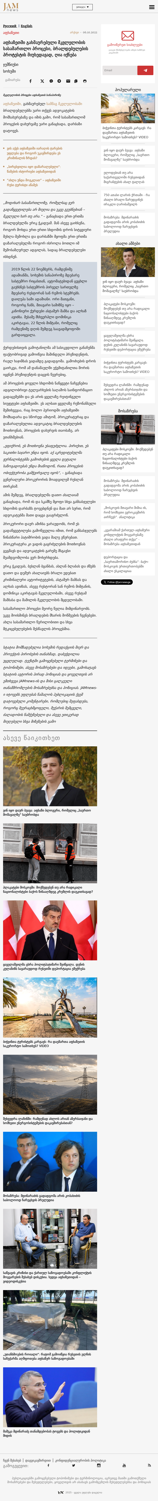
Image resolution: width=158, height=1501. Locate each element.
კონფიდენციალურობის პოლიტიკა (80, 1460)
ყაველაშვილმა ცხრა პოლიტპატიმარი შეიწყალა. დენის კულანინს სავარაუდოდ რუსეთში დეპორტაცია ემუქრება (44, 966)
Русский (10, 26)
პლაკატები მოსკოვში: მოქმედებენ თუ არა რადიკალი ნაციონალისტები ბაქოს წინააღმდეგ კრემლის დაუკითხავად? (48, 889)
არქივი (76, 32)
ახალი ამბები (128, 243)
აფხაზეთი (11, 32)
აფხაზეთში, (12, 104)
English (26, 26)
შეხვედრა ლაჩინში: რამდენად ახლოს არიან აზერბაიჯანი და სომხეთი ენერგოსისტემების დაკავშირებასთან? (48, 1121)
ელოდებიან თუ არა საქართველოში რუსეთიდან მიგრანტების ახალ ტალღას (124, 177)
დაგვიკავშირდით (38, 1460)
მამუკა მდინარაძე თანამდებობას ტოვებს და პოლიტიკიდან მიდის (46, 1433)
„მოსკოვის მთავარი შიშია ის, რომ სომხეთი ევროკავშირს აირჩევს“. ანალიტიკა (125, 512)
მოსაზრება (128, 411)
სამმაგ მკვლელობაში (64, 104)
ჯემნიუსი (10, 64)
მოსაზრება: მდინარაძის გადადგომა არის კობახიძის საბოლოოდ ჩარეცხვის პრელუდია (41, 1198)
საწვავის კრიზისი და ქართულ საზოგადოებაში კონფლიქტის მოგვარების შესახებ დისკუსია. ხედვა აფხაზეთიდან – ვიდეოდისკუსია (47, 1277)
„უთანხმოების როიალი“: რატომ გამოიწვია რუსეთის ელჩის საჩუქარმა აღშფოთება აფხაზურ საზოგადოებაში (47, 1356)
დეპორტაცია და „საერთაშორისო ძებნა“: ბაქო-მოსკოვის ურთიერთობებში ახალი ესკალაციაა (126, 564)
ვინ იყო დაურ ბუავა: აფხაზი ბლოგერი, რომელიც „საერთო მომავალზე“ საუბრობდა (47, 812)
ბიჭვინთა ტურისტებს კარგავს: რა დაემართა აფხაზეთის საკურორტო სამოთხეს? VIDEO (44, 1044)
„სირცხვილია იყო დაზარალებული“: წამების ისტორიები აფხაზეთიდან (34, 169)
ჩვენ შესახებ (12, 1460)
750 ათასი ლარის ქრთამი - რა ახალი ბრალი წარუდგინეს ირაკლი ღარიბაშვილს (127, 199)
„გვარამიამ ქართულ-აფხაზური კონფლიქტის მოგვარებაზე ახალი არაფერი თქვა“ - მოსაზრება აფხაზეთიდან (127, 537)
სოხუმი (9, 71)
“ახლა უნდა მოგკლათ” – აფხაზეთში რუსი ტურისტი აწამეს (34, 182)
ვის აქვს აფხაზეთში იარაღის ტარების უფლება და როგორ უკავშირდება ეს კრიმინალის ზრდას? (34, 153)
